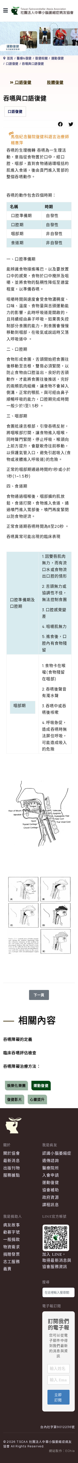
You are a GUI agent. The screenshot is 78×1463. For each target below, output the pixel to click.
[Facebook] (60, 124)
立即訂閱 (58, 1397)
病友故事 (11, 1224)
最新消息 (11, 1160)
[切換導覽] (6, 1077)
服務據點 (11, 1175)
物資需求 (11, 1246)
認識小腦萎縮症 (56, 1153)
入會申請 (50, 1175)
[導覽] (5, 11)
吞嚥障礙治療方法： (22, 1066)
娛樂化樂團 (16, 1085)
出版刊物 (11, 1168)
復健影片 (14, 1099)
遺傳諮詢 (50, 1160)
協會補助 (50, 1189)
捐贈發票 (11, 1254)
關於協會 (11, 1153)
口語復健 (22, 82)
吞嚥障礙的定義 (17, 1039)
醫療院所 (50, 1168)
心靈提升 (37, 1099)
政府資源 (50, 1197)
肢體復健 (55, 82)
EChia (70, 1451)
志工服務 (11, 1261)
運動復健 (41, 1085)
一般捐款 (11, 1239)
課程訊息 (50, 1204)
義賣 (7, 1268)
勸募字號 (11, 1232)
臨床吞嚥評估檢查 (20, 1052)
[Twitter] (71, 124)
